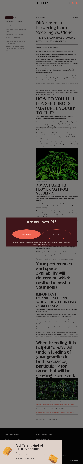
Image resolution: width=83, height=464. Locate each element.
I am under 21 (56, 234)
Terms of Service (36, 244)
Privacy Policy (46, 244)
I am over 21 (26, 234)
